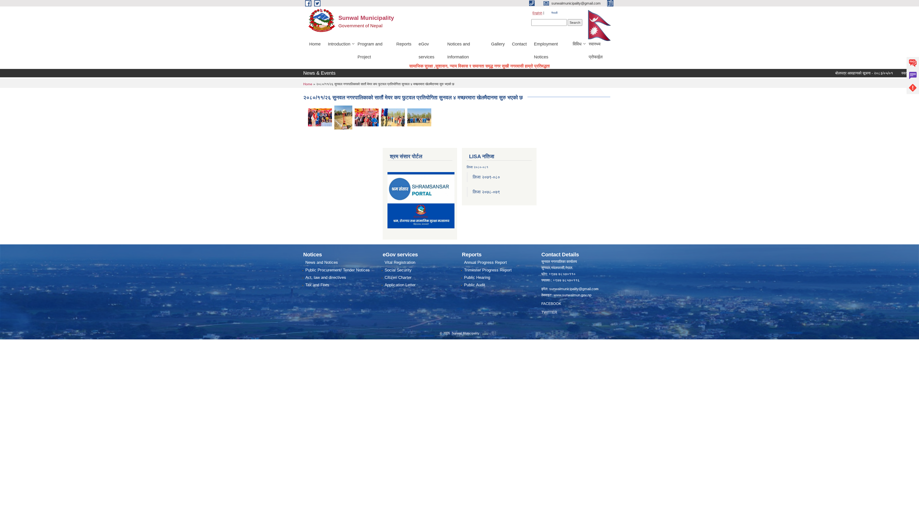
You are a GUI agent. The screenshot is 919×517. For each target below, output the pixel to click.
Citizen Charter (398, 277)
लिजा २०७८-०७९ (486, 192)
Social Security (398, 270)
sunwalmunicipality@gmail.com (574, 289)
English (537, 13)
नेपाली (554, 13)
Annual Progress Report (485, 262)
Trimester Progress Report (488, 270)
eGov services (426, 50)
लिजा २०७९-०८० (486, 177)
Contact (519, 44)
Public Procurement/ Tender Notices (337, 270)
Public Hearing (477, 277)
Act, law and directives (325, 277)
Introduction (339, 44)
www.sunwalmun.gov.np (572, 295)
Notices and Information (458, 50)
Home (315, 44)
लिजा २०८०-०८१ (477, 167)
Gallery (498, 44)
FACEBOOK (551, 304)
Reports (403, 44)
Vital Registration (400, 262)
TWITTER (549, 312)
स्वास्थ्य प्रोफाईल (596, 50)
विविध (577, 44)
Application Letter (400, 285)
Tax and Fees (317, 285)
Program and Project (370, 50)
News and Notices (321, 262)
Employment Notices (546, 50)
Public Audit (474, 285)
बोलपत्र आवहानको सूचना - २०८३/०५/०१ (845, 73)
